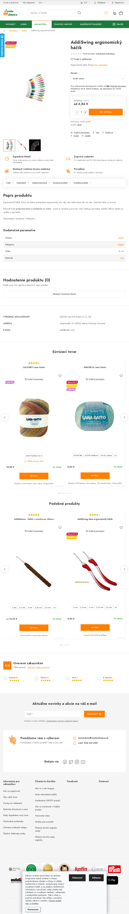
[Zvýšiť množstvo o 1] (85, 112)
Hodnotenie (21, 182)
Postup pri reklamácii (12, 803)
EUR (86, 2)
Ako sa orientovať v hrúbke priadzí (47, 808)
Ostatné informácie (39, 182)
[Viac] (118, 24)
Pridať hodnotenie (64, 294)
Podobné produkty (81, 182)
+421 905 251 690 (88, 743)
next (124, 417)
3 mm (30, 607)
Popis (8, 182)
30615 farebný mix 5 (34, 455)
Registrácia (119, 2)
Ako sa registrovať (11, 791)
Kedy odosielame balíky (46, 794)
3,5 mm (48, 607)
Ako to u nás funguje (44, 788)
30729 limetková (91, 455)
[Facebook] (65, 762)
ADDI (79, 125)
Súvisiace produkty (60, 182)
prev (5, 417)
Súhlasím (96, 877)
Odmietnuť (77, 877)
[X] (71, 762)
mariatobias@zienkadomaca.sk (93, 738)
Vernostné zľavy (42, 815)
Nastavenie (33, 909)
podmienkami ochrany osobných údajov (62, 721)
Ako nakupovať (29, 2)
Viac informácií (101, 64)
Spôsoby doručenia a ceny (15, 809)
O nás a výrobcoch (10, 2)
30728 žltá (78, 455)
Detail (34, 476)
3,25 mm (38, 607)
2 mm (14, 607)
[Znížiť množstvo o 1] (77, 112)
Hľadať (79, 13)
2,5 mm (22, 607)
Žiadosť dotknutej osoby (14, 833)
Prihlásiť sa (94, 714)
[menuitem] (10, 24)
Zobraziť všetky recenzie (38, 667)
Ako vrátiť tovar (10, 797)
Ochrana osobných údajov (15, 827)
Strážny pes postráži (44, 821)
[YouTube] (83, 762)
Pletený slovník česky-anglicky (45, 838)
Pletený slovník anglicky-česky (46, 829)
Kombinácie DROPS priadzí (47, 800)
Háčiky (121, 244)
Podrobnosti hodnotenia (105, 53)
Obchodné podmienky (13, 821)
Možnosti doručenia (118, 86)
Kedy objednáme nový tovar (16, 815)
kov (122, 258)
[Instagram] (77, 762)
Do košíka (106, 112)
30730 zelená (106, 455)
